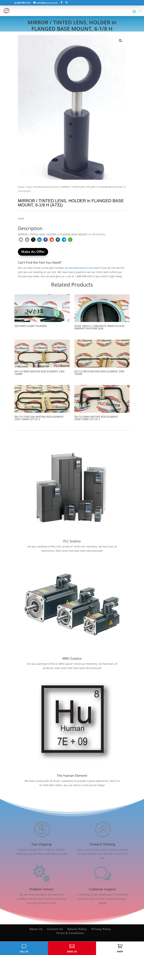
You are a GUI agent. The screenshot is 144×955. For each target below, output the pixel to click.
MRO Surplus (72, 658)
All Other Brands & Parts (46, 186)
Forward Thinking (102, 844)
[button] (120, 41)
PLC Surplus (72, 541)
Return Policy (77, 929)
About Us (36, 929)
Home (21, 186)
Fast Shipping (41, 844)
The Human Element (72, 775)
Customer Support (102, 889)
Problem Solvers (42, 889)
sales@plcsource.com (80, 267)
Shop (29, 186)
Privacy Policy (101, 929)
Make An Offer (33, 251)
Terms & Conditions (70, 933)
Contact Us (55, 929)
